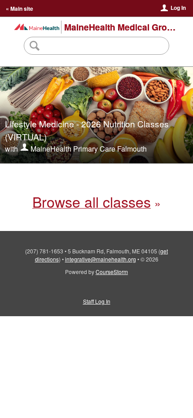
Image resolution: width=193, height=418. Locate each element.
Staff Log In (96, 301)
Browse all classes (91, 201)
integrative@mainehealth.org (100, 259)
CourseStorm (112, 271)
